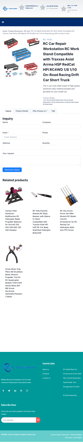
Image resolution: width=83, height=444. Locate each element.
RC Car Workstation (57, 102)
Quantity (46, 143)
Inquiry (8, 111)
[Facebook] (3, 391)
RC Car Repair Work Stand (55, 100)
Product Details (22, 111)
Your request (8, 153)
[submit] (38, 420)
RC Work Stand (48, 104)
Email (5, 133)
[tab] (8, 111)
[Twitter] (9, 391)
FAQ (53, 111)
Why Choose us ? (40, 111)
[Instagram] (27, 391)
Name (5, 122)
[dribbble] (21, 391)
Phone (45, 133)
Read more (10, 237)
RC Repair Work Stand (72, 102)
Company (46, 122)
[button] (3, 22)
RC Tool (48, 39)
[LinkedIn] (15, 391)
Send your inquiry (12, 170)
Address (6, 143)
